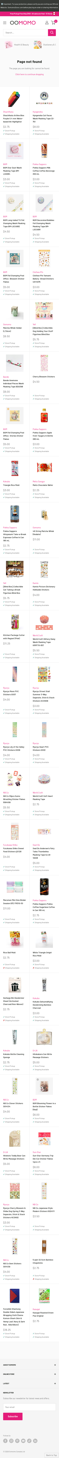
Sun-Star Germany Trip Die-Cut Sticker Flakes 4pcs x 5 (43, 1158)
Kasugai (36, 1309)
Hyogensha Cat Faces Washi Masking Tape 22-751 (43, 118)
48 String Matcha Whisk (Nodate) (43, 532)
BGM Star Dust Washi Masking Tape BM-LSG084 (12, 170)
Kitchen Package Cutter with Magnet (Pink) (14, 636)
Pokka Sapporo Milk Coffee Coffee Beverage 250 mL (44, 170)
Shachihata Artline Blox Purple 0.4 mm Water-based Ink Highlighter (13, 118)
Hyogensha (38, 112)
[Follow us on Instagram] (11, 1441)
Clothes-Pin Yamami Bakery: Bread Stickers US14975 (43, 278)
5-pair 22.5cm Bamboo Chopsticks (43, 1261)
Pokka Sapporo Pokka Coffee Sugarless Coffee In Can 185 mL (44, 907)
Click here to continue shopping (29, 74)
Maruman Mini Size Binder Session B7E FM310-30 (14, 901)
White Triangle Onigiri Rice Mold (42, 954)
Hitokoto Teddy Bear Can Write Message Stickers (14, 1157)
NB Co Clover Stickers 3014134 (13, 1105)
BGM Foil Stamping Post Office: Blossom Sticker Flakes (13, 278)
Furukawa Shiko (10, 845)
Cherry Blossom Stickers (44, 376)
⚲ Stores (49, 14)
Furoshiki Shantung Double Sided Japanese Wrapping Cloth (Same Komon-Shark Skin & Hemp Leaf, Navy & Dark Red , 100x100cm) (14, 1317)
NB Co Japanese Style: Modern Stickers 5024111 (44, 1209)
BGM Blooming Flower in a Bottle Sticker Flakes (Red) (44, 1106)
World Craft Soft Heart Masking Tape (43, 797)
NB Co (6, 792)
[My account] (46, 22)
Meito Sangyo (39, 481)
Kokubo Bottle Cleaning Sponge (13, 1055)
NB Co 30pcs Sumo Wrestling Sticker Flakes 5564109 (14, 799)
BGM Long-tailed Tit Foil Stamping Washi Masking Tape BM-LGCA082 (14, 223)
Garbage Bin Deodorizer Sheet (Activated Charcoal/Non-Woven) (13, 1001)
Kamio (35, 583)
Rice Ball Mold (9, 952)
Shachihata (8, 112)
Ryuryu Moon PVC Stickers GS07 (11, 693)
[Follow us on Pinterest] (17, 1441)
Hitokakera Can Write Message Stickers (42, 1055)
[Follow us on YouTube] (23, 1441)
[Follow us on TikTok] (29, 1441)
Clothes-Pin (38, 272)
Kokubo (6, 481)
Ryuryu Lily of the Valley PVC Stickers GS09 (13, 748)
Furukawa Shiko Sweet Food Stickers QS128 (13, 850)
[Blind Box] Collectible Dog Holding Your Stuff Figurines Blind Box (43, 331)
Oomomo (7, 324)
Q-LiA (35, 1050)
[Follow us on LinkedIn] (35, 1441)
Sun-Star (37, 1152)
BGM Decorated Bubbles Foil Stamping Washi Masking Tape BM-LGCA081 (43, 225)
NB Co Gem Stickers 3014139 (12, 1265)
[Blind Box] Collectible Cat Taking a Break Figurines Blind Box (13, 589)
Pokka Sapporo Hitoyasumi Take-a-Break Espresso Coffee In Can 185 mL (14, 536)
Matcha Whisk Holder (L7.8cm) (12, 329)
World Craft (38, 635)
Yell (34, 324)
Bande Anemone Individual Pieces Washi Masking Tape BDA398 (13, 383)
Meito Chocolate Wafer (43, 485)
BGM (5, 164)
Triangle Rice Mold (11, 485)
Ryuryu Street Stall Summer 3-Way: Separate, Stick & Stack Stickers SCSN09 (43, 696)
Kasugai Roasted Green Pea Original (43, 1314)
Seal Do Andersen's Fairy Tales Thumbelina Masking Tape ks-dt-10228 (43, 853)
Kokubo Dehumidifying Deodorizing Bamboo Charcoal (43, 1004)
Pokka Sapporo (39, 164)
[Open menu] (4, 23)
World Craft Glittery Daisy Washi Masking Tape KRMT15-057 (44, 642)
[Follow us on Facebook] (5, 1441)
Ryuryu (6, 688)
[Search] (52, 32)
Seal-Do (36, 845)
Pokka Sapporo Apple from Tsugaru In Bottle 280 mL (43, 435)
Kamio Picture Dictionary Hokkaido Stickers (44, 588)
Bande (6, 377)
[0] (53, 23)
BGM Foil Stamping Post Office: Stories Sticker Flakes (13, 435)
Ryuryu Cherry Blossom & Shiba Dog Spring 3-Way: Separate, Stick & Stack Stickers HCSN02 (14, 1213)
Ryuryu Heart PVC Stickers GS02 (41, 748)
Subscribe (13, 1416)
